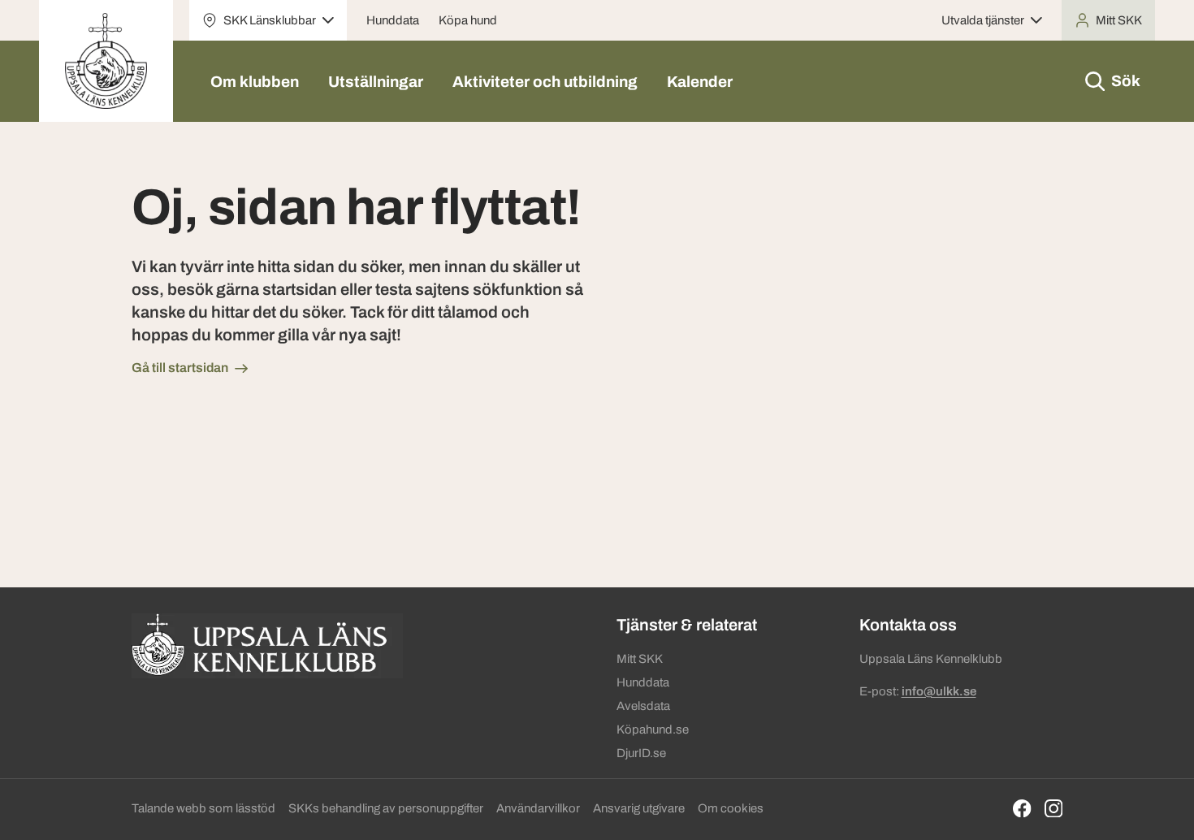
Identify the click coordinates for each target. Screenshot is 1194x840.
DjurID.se (641, 753)
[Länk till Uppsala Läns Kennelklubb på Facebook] (1022, 808)
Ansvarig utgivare (639, 808)
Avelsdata (643, 705)
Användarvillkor (538, 808)
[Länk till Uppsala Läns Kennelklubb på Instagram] (1054, 808)
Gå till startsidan (180, 368)
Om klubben (254, 81)
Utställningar (375, 81)
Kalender (700, 81)
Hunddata (392, 20)
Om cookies (731, 808)
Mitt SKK (639, 658)
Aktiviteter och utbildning (545, 81)
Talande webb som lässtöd (203, 808)
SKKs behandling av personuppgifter (385, 808)
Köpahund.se (652, 729)
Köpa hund (468, 20)
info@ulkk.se (939, 691)
